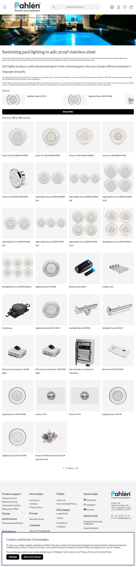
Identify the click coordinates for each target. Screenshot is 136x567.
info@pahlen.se (124, 518)
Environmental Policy (66, 504)
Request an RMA (10, 509)
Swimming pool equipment (34, 18)
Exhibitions (62, 523)
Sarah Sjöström (91, 528)
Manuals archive (10, 502)
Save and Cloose (32, 557)
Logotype (61, 527)
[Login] (118, 7)
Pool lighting (53, 18)
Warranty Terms (36, 519)
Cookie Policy (104, 552)
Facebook (91, 500)
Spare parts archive (11, 506)
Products (16, 18)
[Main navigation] (4, 7)
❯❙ (76, 468)
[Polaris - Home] (27, 7)
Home (6, 18)
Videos (60, 518)
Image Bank (62, 514)
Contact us (34, 500)
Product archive (9, 498)
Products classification (12, 523)
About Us (61, 500)
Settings (13, 557)
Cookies (33, 504)
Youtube (90, 510)
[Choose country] (112, 7)
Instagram (90, 505)
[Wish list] (125, 7)
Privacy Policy (36, 508)
